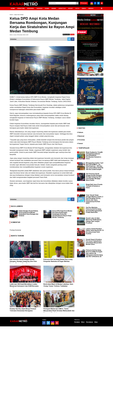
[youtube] (101, 3)
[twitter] (98, 3)
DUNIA (47, 8)
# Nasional (80, 136)
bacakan (66, 34)
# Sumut (80, 143)
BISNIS (54, 8)
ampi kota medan (18, 14)
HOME (13, 8)
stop (72, 34)
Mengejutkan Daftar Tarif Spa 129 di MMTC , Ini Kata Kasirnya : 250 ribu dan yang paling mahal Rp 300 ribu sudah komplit (94, 166)
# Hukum (80, 132)
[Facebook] (72, 39)
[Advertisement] (42, 193)
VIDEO (84, 8)
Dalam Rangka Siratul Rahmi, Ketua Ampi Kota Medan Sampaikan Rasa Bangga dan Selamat (28, 213)
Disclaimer (89, 322)
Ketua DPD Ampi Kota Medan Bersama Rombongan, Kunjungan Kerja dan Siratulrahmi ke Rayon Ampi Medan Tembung (62, 214)
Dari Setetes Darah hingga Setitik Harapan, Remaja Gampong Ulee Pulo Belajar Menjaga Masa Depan (23, 261)
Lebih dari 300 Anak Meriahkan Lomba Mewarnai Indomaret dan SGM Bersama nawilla (24, 286)
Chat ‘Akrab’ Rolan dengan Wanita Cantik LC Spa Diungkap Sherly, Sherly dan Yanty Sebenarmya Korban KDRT (94, 199)
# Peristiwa (81, 140)
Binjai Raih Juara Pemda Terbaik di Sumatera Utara (94, 186)
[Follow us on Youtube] (57, 323)
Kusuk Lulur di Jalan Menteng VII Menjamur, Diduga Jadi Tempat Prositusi (94, 220)
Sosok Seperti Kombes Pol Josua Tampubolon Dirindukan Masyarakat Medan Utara (94, 242)
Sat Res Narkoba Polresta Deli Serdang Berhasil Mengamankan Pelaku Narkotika (94, 210)
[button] (101, 8)
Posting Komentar (15, 230)
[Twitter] (69, 39)
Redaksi (77, 322)
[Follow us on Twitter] (48, 323)
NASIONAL (30, 8)
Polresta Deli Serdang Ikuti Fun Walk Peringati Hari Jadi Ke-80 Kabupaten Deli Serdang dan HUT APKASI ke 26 (94, 253)
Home (11, 14)
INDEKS (90, 8)
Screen (84, 3)
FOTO (77, 8)
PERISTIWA (21, 8)
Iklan (96, 322)
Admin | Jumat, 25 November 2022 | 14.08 (19, 34)
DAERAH (39, 8)
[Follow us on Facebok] (44, 323)
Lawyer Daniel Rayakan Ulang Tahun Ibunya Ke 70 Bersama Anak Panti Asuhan (95, 231)
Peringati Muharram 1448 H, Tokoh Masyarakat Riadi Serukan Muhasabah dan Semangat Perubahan (58, 310)
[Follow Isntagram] (52, 323)
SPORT (70, 8)
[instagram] (91, 3)
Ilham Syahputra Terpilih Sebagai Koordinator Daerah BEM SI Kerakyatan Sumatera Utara (94, 155)
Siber (83, 322)
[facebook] (95, 3)
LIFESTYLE (62, 8)
